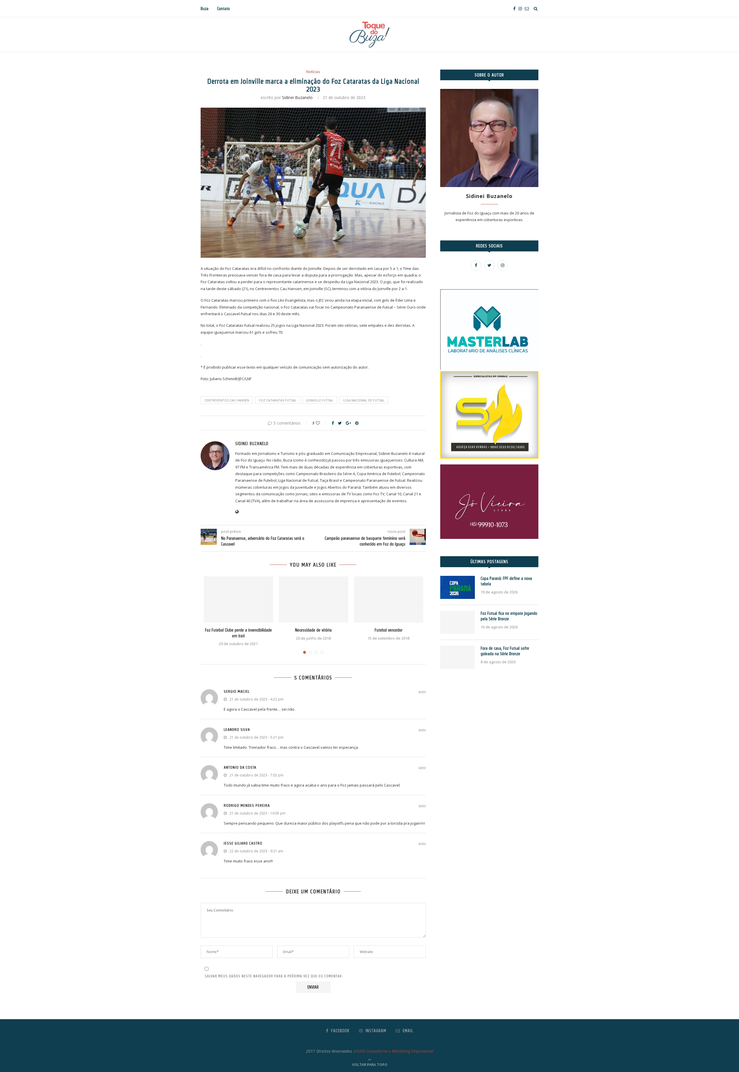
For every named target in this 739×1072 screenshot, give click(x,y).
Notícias (313, 72)
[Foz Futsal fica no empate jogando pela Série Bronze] (457, 622)
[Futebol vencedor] (388, 599)
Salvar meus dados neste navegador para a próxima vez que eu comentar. (274, 976)
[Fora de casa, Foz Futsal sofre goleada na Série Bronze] (457, 657)
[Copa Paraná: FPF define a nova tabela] (457, 587)
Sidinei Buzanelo (297, 97)
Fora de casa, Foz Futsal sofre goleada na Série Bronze (505, 651)
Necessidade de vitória (313, 630)
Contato (223, 8)
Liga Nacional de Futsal (364, 400)
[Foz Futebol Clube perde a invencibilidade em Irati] (238, 599)
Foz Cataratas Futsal (277, 400)
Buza (204, 8)
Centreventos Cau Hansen (226, 400)
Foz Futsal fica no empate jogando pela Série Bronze (509, 616)
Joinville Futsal (319, 400)
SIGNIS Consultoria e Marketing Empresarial (393, 1051)
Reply (422, 692)
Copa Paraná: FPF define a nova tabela (506, 581)
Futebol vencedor (388, 630)
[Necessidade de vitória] (313, 599)
